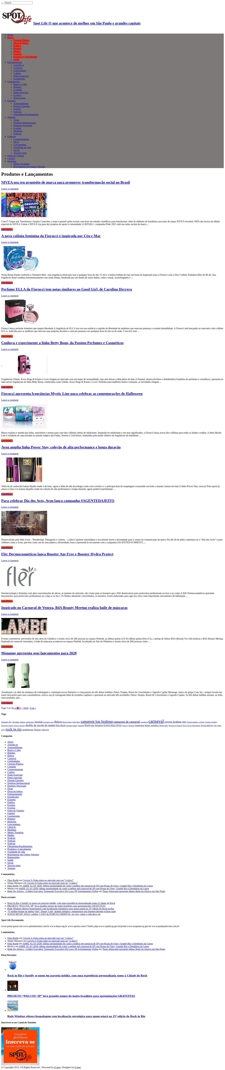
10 (24, 708)
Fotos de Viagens (15, 155)
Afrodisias (15, 722)
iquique (125, 725)
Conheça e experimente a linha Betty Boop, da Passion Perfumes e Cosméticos (62, 343)
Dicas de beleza (21, 43)
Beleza (10, 37)
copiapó (201, 722)
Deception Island (7, 725)
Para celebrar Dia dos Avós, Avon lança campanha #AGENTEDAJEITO (57, 501)
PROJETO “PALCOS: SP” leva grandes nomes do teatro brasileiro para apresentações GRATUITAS (56, 906)
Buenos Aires (67, 722)
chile (184, 722)
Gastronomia (13, 81)
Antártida (38, 722)
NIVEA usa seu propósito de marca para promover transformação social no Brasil (65, 182)
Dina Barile (61, 725)
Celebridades (19, 70)
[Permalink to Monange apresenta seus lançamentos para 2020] (17, 687)
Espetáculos (19, 78)
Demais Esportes (21, 106)
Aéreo (16, 120)
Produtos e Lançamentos (25, 57)
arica (52, 722)
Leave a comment (9, 188)
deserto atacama (19, 725)
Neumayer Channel (175, 725)
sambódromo (27, 729)
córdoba (214, 722)
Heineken (99, 725)
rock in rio (14, 729)
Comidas (17, 89)
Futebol (17, 109)
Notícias (17, 54)
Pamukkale (196, 725)
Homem (17, 48)
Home (10, 35)
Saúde (16, 59)
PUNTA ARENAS (207, 725)
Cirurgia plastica (192, 722)
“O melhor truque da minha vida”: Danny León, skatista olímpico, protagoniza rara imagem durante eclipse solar (61, 911)
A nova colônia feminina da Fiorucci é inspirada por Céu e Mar (51, 236)
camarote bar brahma (97, 721)
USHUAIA (45, 730)
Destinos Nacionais (22, 125)
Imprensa (11, 161)
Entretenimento (14, 62)
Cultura (17, 73)
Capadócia (144, 722)
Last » (33, 708)
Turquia (37, 729)
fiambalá (81, 725)
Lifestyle (11, 136)
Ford (87, 725)
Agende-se (18, 65)
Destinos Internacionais (24, 122)
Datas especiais (20, 92)
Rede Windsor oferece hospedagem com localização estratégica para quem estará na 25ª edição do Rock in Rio (60, 908)
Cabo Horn (76, 722)
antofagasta (30, 722)
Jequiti (147, 725)
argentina (46, 722)
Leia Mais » (7, 229)
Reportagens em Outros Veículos (29, 166)
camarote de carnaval (126, 721)
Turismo (11, 117)
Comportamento (21, 139)
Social (16, 150)
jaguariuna (139, 725)
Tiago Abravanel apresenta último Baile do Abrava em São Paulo (133, 891)
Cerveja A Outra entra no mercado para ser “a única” (48, 880)
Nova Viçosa (187, 725)
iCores (57, 1067)
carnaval (156, 721)
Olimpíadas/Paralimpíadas (26, 114)
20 (27, 708)
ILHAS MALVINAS (112, 725)
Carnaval (17, 68)
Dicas (16, 142)
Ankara (22, 722)
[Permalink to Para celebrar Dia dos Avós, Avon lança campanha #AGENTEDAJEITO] (24, 534)
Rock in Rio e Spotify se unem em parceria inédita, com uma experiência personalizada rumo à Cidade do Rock (61, 903)
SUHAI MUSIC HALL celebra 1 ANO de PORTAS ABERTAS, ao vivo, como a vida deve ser (53, 914)
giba (92, 725)
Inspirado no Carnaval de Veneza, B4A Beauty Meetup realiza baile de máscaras (64, 608)
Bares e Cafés (20, 84)
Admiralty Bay (6, 722)
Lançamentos (19, 144)
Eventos (17, 95)
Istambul (131, 725)
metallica (155, 725)
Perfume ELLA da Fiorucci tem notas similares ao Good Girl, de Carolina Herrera (66, 289)
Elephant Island (71, 725)
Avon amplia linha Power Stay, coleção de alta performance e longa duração (61, 447)
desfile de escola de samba (40, 725)
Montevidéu (163, 725)
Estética (17, 46)
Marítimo (17, 131)
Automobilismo (20, 103)
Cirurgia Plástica (21, 40)
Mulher (17, 51)
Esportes (11, 100)
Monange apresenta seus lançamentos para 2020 (39, 653)
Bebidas (17, 87)
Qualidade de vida (22, 147)
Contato (11, 158)
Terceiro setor (20, 153)
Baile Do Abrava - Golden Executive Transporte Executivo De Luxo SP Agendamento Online (52, 891)
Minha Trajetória (21, 164)
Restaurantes (19, 98)
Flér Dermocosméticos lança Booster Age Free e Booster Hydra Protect (57, 554)
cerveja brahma (172, 721)
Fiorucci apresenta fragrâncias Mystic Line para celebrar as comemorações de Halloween (71, 394)
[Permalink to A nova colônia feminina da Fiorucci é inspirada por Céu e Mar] (21, 269)
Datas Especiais (21, 76)
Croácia (207, 722)
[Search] (2, 3)
